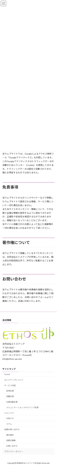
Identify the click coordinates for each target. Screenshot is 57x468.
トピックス (9, 413)
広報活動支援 (12, 402)
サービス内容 (10, 385)
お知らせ (10, 418)
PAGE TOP (52, 450)
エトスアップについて (13, 380)
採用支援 (10, 391)
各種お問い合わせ (11, 429)
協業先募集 (11, 440)
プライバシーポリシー (13, 451)
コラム (9, 424)
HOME (7, 374)
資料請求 (10, 435)
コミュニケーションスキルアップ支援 (22, 407)
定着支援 (10, 396)
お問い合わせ (12, 446)
